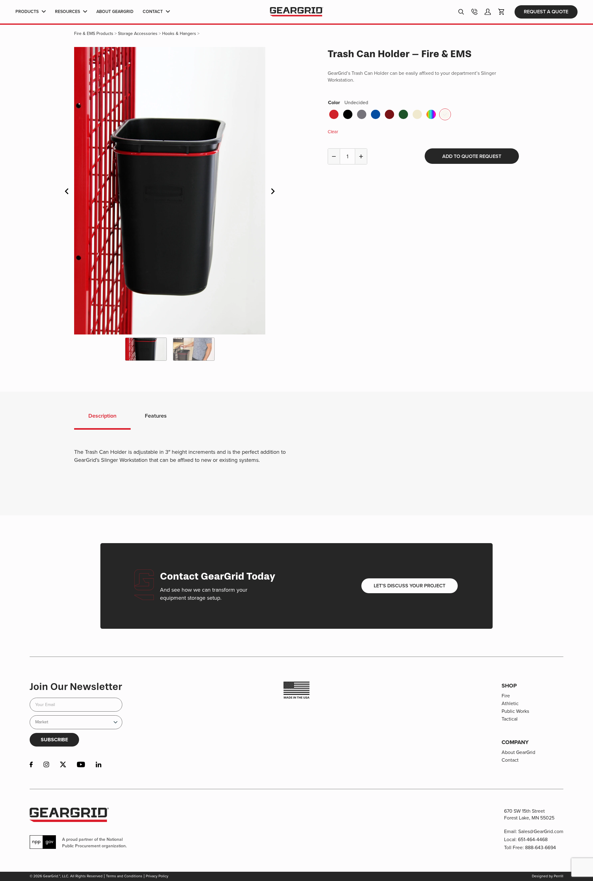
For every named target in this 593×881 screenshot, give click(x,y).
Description (102, 416)
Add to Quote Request (471, 156)
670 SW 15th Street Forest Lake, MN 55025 (529, 814)
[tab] (102, 417)
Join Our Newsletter (76, 686)
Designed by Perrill (547, 876)
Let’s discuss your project (409, 585)
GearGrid (296, 12)
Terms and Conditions (124, 876)
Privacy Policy (157, 876)
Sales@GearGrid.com (540, 831)
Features (156, 416)
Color (348, 102)
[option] (170, 190)
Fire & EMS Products (93, 33)
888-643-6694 (540, 847)
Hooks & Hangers (179, 33)
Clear (333, 131)
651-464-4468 (533, 839)
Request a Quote (546, 11)
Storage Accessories (138, 33)
